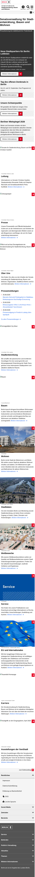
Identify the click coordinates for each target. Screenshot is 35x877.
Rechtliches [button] (5, 775)
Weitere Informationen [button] (9, 861)
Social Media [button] (6, 807)
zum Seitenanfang (25, 770)
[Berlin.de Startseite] (5, 2)
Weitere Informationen (9, 74)
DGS (6, 796)
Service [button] (4, 834)
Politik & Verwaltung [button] (8, 845)
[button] (32, 12)
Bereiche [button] (4, 818)
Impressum (6, 780)
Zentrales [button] (4, 812)
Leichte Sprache (10, 802)
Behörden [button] (4, 840)
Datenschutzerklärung (10, 786)
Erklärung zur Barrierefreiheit (12, 791)
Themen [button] (4, 856)
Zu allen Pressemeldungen (10, 319)
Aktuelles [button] (4, 851)
